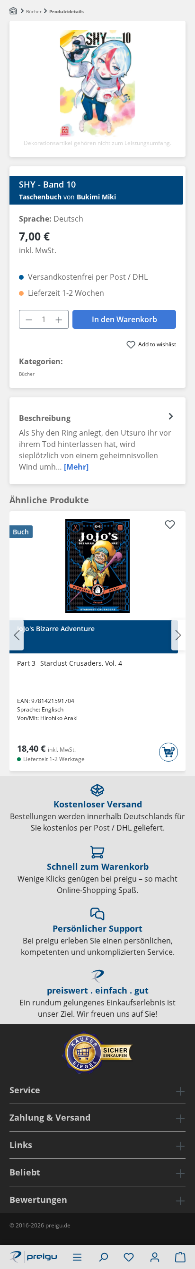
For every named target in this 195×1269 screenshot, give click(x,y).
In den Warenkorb (124, 319)
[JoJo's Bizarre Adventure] (97, 566)
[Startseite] (13, 11)
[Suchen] (103, 1256)
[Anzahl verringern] (29, 319)
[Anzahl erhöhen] (59, 319)
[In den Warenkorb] (168, 752)
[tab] (97, 441)
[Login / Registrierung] (154, 1256)
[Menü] (77, 1256)
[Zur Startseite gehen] (33, 1256)
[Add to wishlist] (170, 526)
